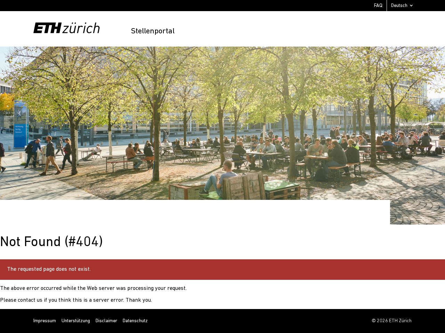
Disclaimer (106, 321)
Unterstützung (76, 321)
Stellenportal (153, 31)
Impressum (44, 321)
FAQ (378, 5)
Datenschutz (135, 321)
